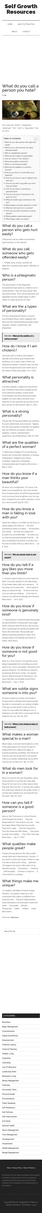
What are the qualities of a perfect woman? (18, 168)
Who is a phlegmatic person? (16, 153)
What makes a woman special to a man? (21, 205)
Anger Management (10, 1027)
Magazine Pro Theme (27, 1202)
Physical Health (8, 1094)
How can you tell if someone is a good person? (21, 212)
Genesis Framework (13, 1205)
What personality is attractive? (16, 162)
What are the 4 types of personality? (19, 156)
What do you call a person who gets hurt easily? (20, 143)
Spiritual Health (8, 1126)
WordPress (26, 1205)
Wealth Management (10, 1148)
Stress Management (10, 1130)
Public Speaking (8, 1103)
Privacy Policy (17, 1168)
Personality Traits (9, 1090)
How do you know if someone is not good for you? (20, 195)
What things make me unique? (17, 219)
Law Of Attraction (9, 1067)
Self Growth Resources (21, 9)
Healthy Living (8, 1054)
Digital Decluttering (10, 1036)
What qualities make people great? (19, 216)
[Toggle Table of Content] (34, 139)
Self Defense (7, 1112)
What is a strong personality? (16, 164)
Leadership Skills (9, 1072)
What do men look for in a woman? (19, 208)
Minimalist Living (9, 1076)
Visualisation (7, 1144)
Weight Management (10, 1153)
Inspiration (6, 1058)
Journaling (6, 1063)
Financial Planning (9, 1049)
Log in (34, 1205)
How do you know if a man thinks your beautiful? (19, 174)
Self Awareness (8, 1108)
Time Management (9, 1135)
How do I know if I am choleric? (17, 159)
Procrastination (8, 1099)
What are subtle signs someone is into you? (20, 201)
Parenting (6, 1085)
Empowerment (8, 1040)
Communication (8, 1031)
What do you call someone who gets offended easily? (19, 149)
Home (9, 1168)
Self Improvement (9, 1117)
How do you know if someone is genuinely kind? (18, 190)
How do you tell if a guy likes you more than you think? (21, 184)
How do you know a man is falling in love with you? (21, 179)
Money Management (10, 1081)
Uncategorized (8, 1139)
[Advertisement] (21, 57)
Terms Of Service (29, 1168)
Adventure (15, 917)
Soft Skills (6, 1121)
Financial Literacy (9, 1045)
